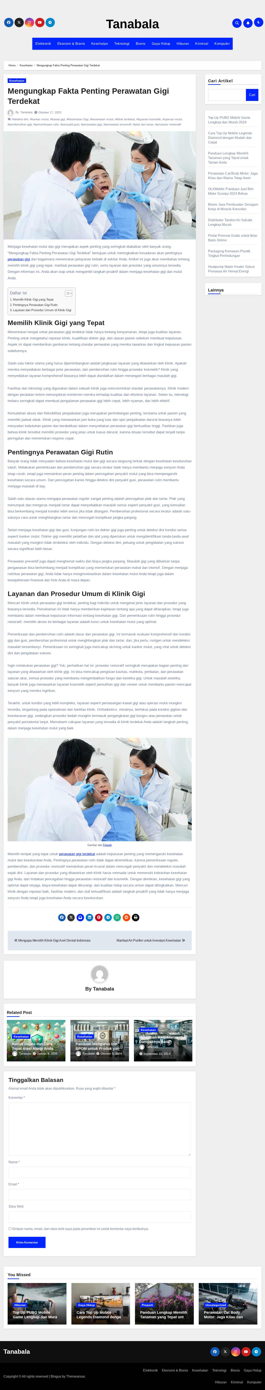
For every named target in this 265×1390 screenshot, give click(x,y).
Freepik (107, 845)
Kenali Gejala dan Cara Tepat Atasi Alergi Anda (32, 1046)
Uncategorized (216, 1305)
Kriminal (201, 43)
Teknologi (122, 43)
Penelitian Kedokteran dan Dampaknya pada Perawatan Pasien (162, 1041)
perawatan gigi (19, 259)
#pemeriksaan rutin (46, 124)
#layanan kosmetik (148, 119)
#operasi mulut (172, 119)
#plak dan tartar (143, 124)
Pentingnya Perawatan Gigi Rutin (35, 305)
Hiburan (183, 43)
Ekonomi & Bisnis (71, 43)
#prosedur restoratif (168, 124)
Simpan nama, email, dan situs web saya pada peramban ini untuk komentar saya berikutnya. (80, 1229)
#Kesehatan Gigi (77, 119)
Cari (252, 95)
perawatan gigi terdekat (77, 854)
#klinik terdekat (125, 119)
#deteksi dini (20, 119)
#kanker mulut (39, 119)
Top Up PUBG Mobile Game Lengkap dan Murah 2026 (36, 1316)
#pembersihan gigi (20, 124)
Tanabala (132, 24)
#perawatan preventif (117, 124)
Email (13, 1184)
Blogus (56, 1376)
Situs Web (16, 1206)
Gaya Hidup (161, 43)
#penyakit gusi (69, 124)
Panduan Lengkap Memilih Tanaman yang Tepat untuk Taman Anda (228, 158)
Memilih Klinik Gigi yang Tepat (33, 299)
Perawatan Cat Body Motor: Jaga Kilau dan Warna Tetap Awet (223, 1316)
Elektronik (43, 43)
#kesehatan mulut (101, 119)
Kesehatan (99, 43)
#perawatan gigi (91, 124)
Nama (13, 1162)
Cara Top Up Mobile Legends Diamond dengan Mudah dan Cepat (230, 137)
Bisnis (141, 43)
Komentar (16, 1097)
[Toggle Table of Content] (66, 293)
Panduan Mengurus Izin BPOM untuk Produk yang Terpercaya (99, 1048)
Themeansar (75, 1376)
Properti (147, 1305)
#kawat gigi (57, 119)
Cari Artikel (220, 81)
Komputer (222, 43)
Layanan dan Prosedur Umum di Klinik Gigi (42, 310)
